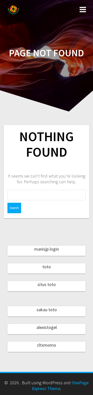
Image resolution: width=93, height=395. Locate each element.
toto (46, 267)
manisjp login (46, 249)
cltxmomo (46, 345)
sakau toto (46, 309)
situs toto (46, 284)
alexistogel (46, 327)
